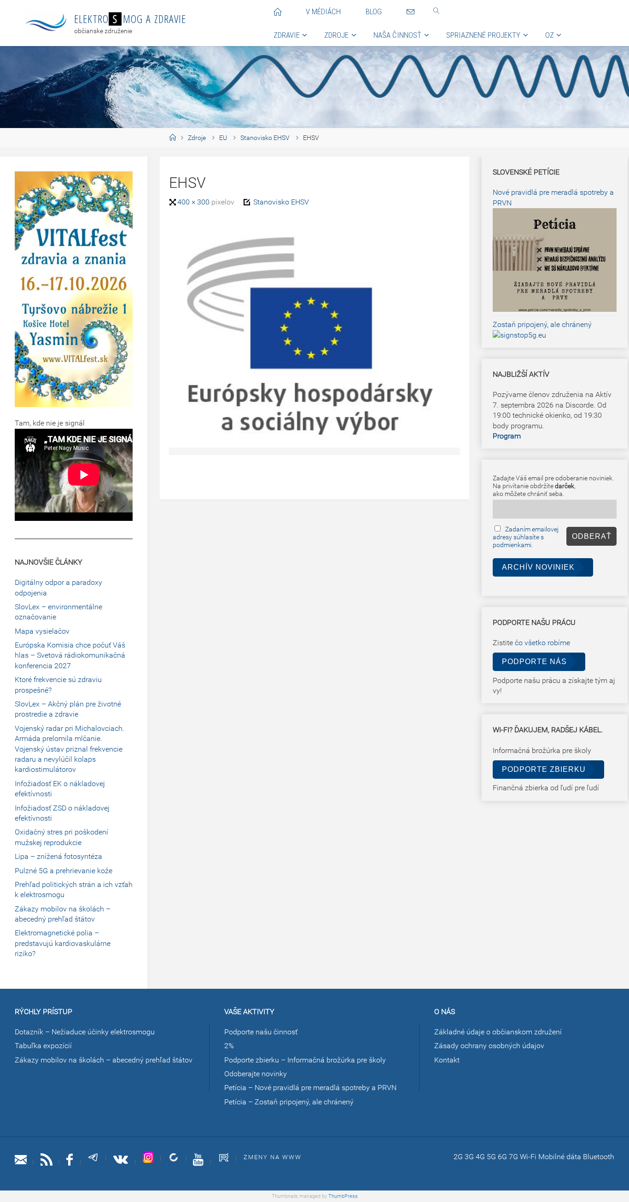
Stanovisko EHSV (265, 138)
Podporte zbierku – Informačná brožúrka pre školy (305, 1060)
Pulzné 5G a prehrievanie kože (63, 870)
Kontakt (447, 1060)
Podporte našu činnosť (260, 1031)
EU (223, 138)
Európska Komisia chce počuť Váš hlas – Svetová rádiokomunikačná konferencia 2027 (70, 655)
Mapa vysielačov (42, 631)
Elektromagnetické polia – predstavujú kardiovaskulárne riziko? (63, 943)
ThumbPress (343, 1196)
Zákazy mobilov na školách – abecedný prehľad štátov (103, 1060)
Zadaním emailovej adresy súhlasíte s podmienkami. (526, 537)
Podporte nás (534, 661)
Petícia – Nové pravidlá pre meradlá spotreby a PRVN (310, 1087)
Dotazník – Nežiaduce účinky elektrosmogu (85, 1031)
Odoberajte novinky (255, 1073)
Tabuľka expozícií (43, 1045)
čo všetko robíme (542, 642)
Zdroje (197, 138)
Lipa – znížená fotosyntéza (58, 856)
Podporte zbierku (544, 769)
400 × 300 (194, 202)
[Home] (172, 138)
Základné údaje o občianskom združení (498, 1031)
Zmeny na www (273, 1157)
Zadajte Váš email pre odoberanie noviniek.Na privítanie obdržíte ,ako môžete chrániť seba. (553, 486)
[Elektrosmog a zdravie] (46, 22)
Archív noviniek (538, 567)
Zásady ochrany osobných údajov (489, 1045)
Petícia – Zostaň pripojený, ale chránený (289, 1101)
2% (229, 1045)
